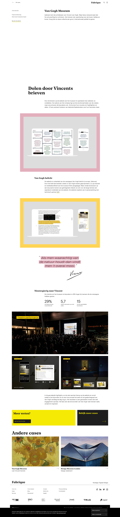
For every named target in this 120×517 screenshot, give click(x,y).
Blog (29, 491)
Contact (45, 489)
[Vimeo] (104, 490)
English (45, 493)
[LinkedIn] (100, 490)
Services (14, 493)
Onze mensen (31, 489)
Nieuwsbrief (30, 493)
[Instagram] (107, 490)
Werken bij (45, 491)
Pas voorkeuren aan (61, 513)
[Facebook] (97, 490)
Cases (13, 491)
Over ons (14, 489)
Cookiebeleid (62, 491)
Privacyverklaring (63, 489)
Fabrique (96, 2)
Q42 (58, 192)
